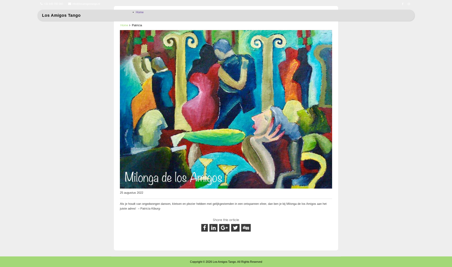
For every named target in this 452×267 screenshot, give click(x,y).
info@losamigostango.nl (86, 3)
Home (140, 12)
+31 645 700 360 (53, 3)
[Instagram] (409, 4)
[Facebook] (402, 4)
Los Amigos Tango (61, 15)
